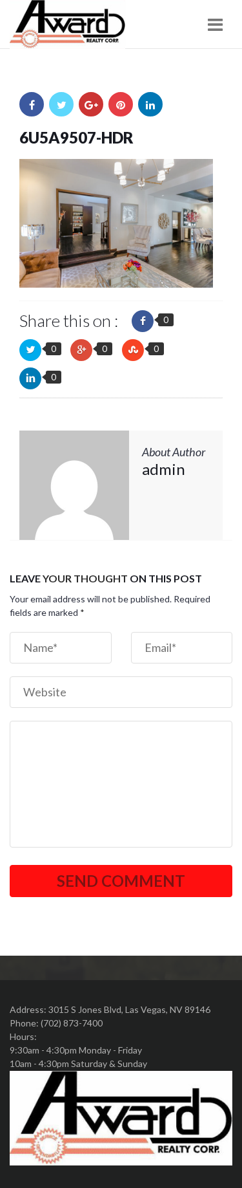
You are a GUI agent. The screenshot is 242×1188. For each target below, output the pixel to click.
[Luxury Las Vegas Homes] (67, 24)
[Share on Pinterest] (120, 104)
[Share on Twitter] (61, 104)
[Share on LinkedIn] (150, 104)
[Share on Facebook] (31, 104)
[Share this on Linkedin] (30, 378)
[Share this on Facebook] (143, 321)
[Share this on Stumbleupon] (133, 350)
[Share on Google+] (91, 104)
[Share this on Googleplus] (81, 350)
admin (163, 468)
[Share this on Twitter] (30, 350)
